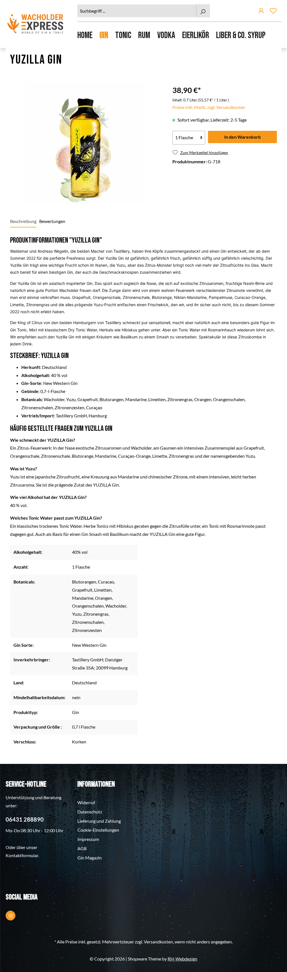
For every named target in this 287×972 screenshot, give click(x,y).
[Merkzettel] (273, 11)
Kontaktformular (22, 855)
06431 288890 (25, 819)
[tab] (23, 221)
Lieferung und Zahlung (99, 821)
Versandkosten (158, 941)
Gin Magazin (89, 857)
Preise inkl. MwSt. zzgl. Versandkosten (208, 107)
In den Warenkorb (242, 136)
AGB (82, 848)
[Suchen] (203, 10)
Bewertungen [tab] (52, 221)
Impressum (88, 839)
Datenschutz (89, 811)
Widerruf (86, 802)
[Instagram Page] (10, 915)
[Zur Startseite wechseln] (36, 24)
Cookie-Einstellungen (98, 830)
